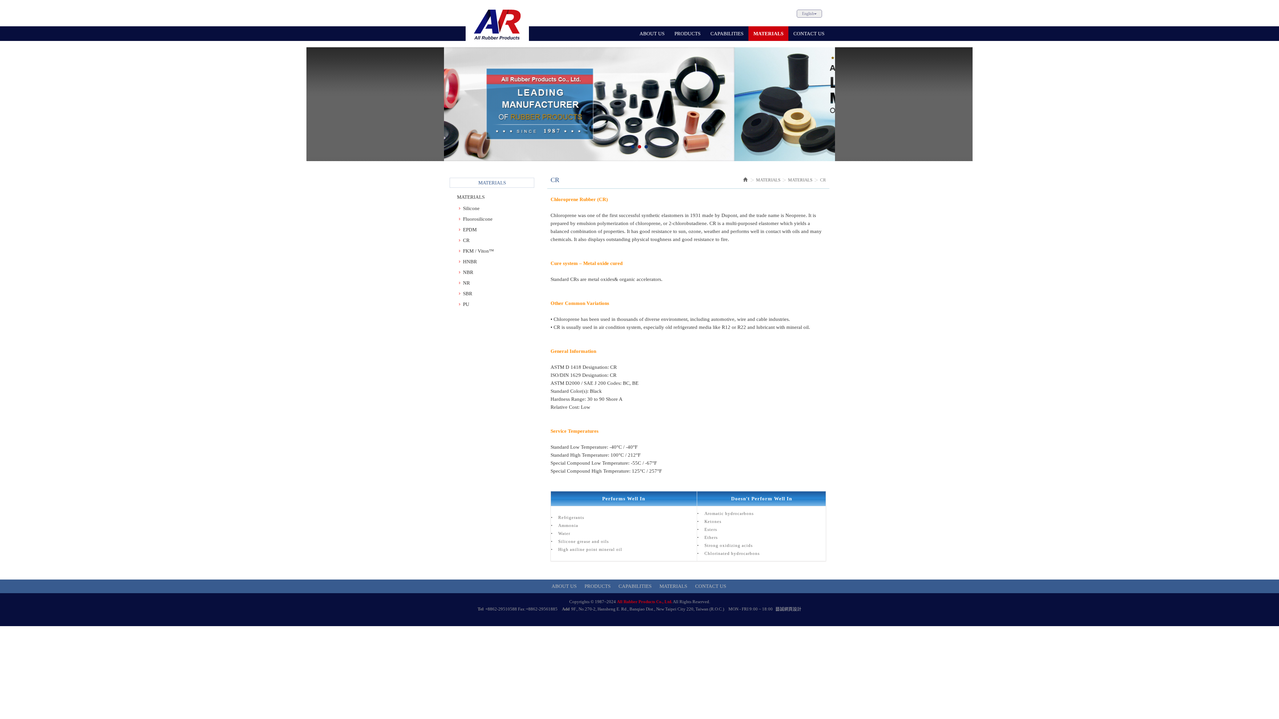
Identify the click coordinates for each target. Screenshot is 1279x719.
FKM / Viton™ (478, 251)
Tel (481, 608)
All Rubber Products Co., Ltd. (497, 24)
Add (566, 608)
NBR (468, 272)
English (808, 13)
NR (466, 283)
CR (466, 240)
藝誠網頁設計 (788, 608)
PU (466, 304)
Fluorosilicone (478, 219)
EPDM (470, 229)
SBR (467, 293)
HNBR (470, 261)
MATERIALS (471, 197)
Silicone (471, 208)
